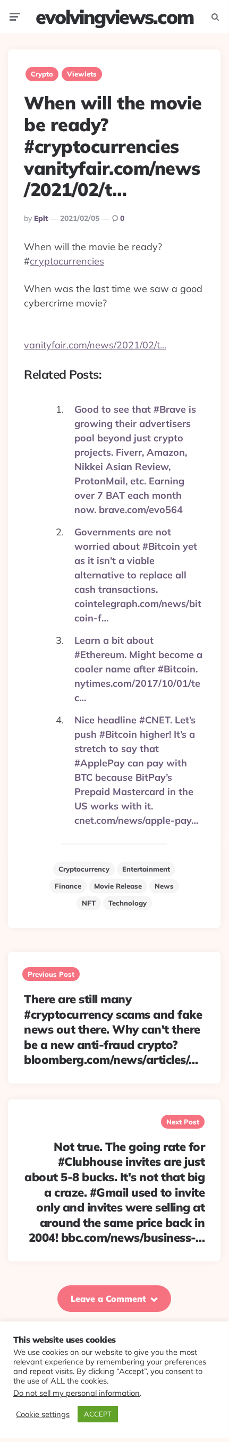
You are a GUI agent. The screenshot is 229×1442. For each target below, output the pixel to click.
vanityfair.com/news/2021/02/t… (95, 345)
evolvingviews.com (114, 16)
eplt (41, 218)
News (164, 886)
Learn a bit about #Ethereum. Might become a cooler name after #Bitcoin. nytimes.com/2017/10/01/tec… (138, 669)
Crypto (42, 74)
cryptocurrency (83, 869)
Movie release (118, 886)
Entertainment (146, 869)
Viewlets (82, 74)
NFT (89, 903)
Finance (68, 886)
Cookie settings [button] (43, 1414)
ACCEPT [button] (98, 1414)
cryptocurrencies (67, 261)
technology (127, 903)
